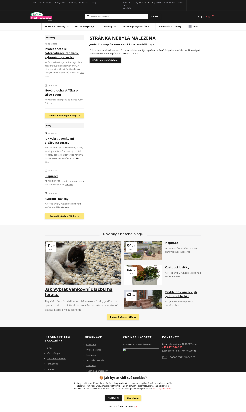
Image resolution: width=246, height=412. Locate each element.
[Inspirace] (143, 250)
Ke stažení (91, 354)
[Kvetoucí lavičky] (143, 275)
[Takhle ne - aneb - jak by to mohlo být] (143, 299)
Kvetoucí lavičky (56, 199)
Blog (94, 2)
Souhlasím (133, 398)
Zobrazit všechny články (63, 216)
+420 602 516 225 (146, 2)
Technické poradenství (97, 370)
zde (135, 406)
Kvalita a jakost (93, 349)
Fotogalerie (60, 2)
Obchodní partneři (95, 360)
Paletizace (91, 344)
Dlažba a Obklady (55, 26)
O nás (34, 2)
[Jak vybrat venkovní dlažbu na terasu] (83, 263)
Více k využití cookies (163, 388)
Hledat (154, 16)
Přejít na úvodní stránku (105, 60)
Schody (108, 26)
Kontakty (73, 2)
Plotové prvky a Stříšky (136, 26)
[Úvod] (47, 16)
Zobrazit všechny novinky (62, 115)
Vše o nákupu (45, 2)
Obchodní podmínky (56, 358)
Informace (83, 2)
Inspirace (51, 176)
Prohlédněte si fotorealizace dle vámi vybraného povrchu (62, 53)
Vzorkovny (91, 365)
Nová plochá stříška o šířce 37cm (61, 92)
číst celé (49, 103)
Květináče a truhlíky (170, 26)
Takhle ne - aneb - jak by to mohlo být (181, 294)
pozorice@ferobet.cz (182, 357)
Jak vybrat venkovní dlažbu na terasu (59, 141)
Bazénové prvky (84, 26)
